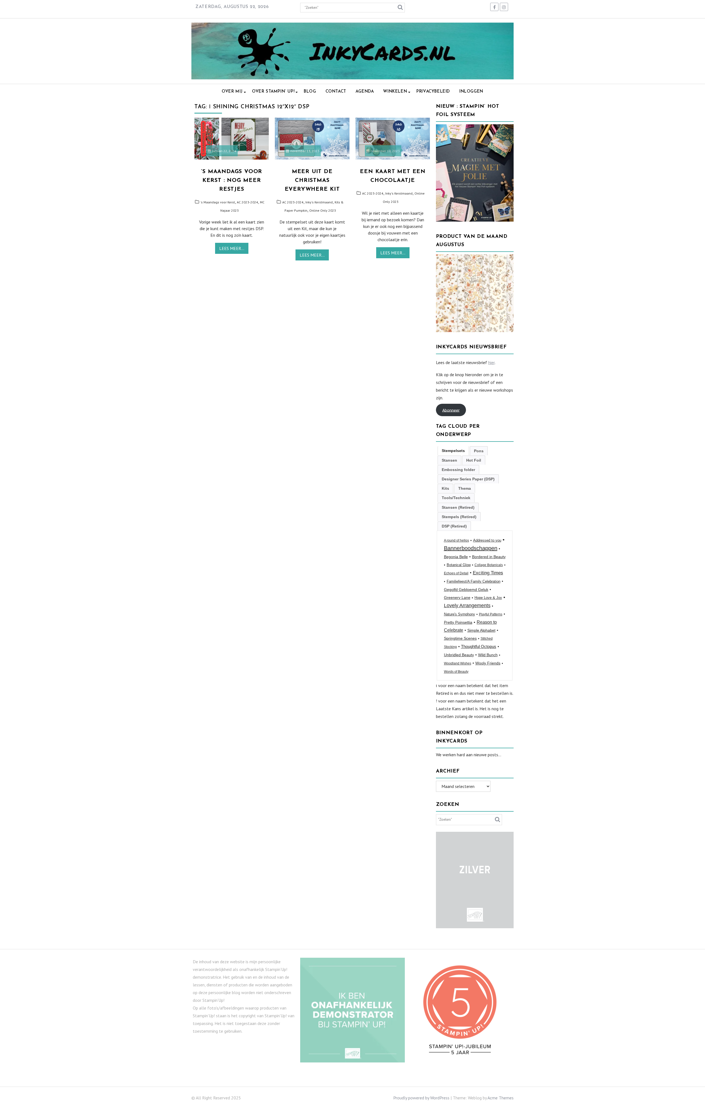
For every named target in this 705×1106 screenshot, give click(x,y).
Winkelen (395, 92)
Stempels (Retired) (459, 517)
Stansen (449, 460)
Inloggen (471, 92)
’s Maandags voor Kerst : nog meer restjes (231, 180)
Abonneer (451, 410)
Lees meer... (231, 248)
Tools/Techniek (456, 498)
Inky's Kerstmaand (319, 202)
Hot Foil (473, 460)
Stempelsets (453, 450)
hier (491, 362)
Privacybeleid (433, 92)
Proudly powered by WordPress (421, 1097)
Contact (336, 92)
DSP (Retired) (454, 526)
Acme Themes (500, 1097)
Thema (464, 488)
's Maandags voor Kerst (217, 202)
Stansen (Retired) (458, 507)
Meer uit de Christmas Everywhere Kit (312, 180)
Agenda (365, 92)
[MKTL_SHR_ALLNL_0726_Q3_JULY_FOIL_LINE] (475, 220)
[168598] (475, 330)
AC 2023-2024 (247, 202)
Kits (445, 488)
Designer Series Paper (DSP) (468, 479)
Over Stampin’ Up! (273, 92)
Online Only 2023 (322, 210)
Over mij (232, 92)
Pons (479, 451)
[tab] (453, 450)
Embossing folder (458, 469)
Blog (310, 92)
